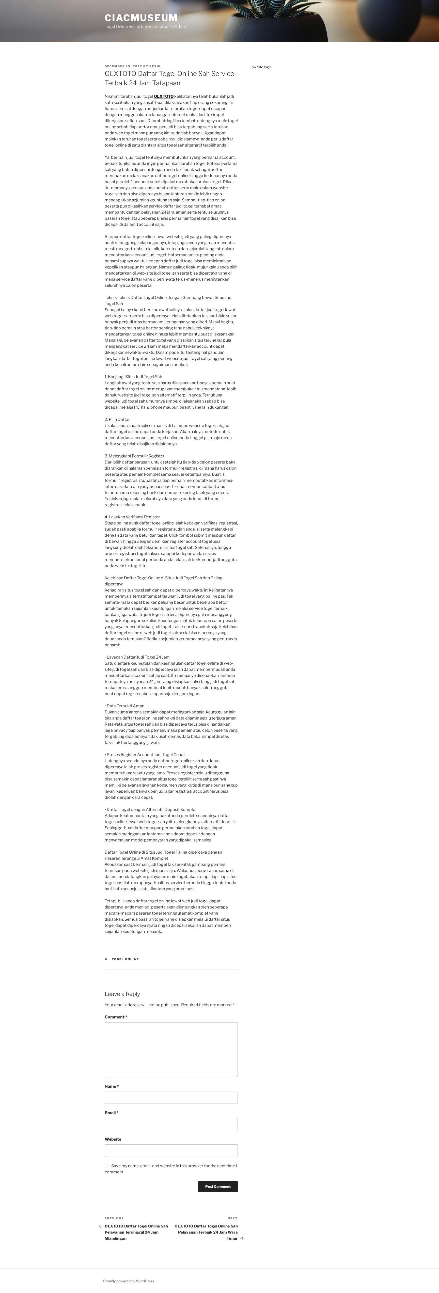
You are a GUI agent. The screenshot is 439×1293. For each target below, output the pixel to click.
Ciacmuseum (141, 17)
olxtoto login (262, 67)
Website (113, 1139)
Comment (116, 1017)
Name (112, 1086)
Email (111, 1112)
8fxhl (155, 66)
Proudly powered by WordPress (128, 1281)
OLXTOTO (164, 96)
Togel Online (125, 959)
